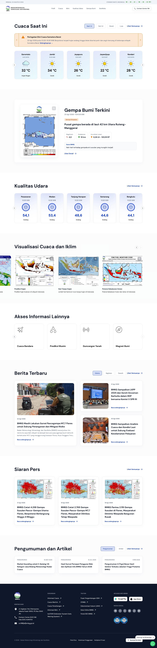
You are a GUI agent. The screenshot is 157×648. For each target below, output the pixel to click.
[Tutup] (153, 637)
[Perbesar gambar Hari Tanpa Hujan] (96, 259)
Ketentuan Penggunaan (85, 640)
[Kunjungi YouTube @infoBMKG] (115, 611)
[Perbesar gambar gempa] (54, 108)
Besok (111, 26)
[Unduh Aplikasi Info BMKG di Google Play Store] (120, 599)
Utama (97, 373)
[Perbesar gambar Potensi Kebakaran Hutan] (139, 259)
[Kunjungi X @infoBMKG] (125, 611)
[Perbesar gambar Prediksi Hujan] (52, 259)
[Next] (140, 39)
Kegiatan (109, 373)
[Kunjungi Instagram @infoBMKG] (129, 611)
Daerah (120, 373)
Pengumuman (108, 549)
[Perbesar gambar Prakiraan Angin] (8, 259)
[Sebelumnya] (14, 65)
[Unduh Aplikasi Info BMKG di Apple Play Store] (136, 599)
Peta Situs (73, 640)
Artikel (121, 549)
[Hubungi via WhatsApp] (152, 643)
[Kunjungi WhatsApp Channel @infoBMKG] (139, 611)
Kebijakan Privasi (99, 640)
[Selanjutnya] (142, 65)
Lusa (121, 26)
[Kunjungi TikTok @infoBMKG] (134, 611)
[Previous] (17, 39)
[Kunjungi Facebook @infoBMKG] (120, 611)
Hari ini (100, 26)
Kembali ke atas (135, 640)
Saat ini (89, 26)
